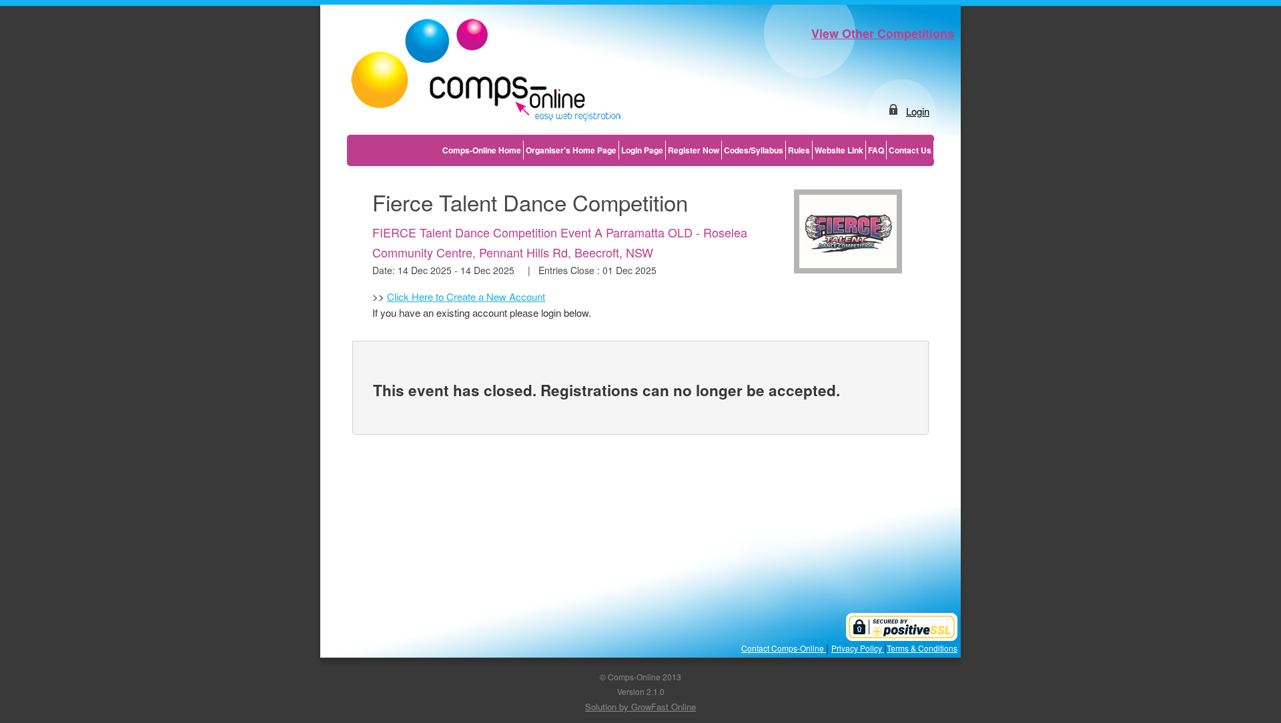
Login (917, 111)
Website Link (839, 150)
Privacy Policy (857, 648)
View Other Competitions (882, 33)
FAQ (876, 150)
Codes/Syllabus (753, 150)
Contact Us (910, 150)
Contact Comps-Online (783, 648)
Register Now (693, 150)
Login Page (642, 150)
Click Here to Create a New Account (466, 296)
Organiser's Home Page (571, 150)
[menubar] (687, 150)
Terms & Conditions (922, 648)
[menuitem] (482, 150)
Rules (799, 150)
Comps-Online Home (481, 150)
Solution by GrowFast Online (640, 706)
